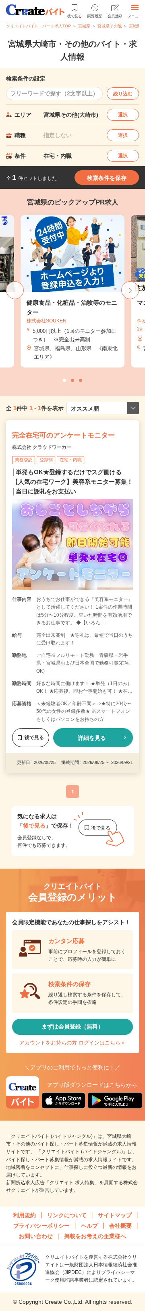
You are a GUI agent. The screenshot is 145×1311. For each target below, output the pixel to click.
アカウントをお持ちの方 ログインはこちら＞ (72, 1043)
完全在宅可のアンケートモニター (63, 435)
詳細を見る (92, 738)
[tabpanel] (53, 291)
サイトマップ (115, 1215)
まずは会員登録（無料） (72, 1026)
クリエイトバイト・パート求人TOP (38, 26)
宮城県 (84, 26)
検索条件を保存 (106, 178)
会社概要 (120, 1225)
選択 (123, 115)
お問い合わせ (36, 1236)
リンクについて (67, 1215)
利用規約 (24, 1215)
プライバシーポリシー (41, 1225)
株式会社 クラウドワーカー (41, 447)
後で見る (34, 737)
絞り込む (123, 94)
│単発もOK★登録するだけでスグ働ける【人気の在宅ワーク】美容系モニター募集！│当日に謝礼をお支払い (72, 482)
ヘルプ (89, 1225)
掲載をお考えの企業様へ (95, 1236)
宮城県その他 (109, 26)
